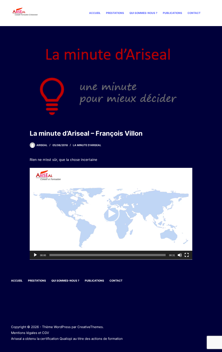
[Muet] (180, 255)
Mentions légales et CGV (30, 333)
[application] (111, 214)
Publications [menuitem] (172, 13)
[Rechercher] (209, 13)
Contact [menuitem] (194, 13)
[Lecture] (35, 255)
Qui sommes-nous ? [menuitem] (143, 13)
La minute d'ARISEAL (87, 145)
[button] (111, 213)
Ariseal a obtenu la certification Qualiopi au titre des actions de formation (67, 339)
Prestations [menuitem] (115, 13)
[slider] (107, 255)
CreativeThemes (90, 327)
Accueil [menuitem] (95, 13)
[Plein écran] (186, 255)
